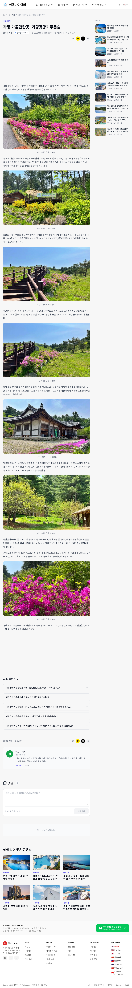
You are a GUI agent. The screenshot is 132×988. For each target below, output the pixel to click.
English (116, 950)
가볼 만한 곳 (44, 4)
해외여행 (28, 955)
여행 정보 (99, 4)
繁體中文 (116, 960)
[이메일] (16, 958)
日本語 (115, 953)
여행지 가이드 (51, 946)
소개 (89, 985)
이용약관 (110, 985)
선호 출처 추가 (20, 33)
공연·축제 (93, 955)
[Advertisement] (46, 63)
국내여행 (11, 15)
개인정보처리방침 (99, 985)
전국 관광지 (50, 955)
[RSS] (11, 958)
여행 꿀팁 (93, 959)
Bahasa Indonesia (117, 972)
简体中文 (116, 957)
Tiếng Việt (117, 968)
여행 (69, 951)
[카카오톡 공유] (78, 38)
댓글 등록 (81, 811)
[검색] (118, 4)
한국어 (115, 946)
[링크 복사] (88, 38)
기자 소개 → (19, 765)
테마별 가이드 (51, 951)
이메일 (27, 765)
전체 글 (49, 963)
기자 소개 (28, 959)
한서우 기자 (7, 32)
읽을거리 (80, 4)
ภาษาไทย (116, 964)
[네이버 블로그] (5, 958)
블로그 (127, 985)
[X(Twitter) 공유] (83, 38)
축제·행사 (50, 959)
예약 (63, 4)
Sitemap (119, 985)
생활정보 (71, 946)
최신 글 (27, 946)
